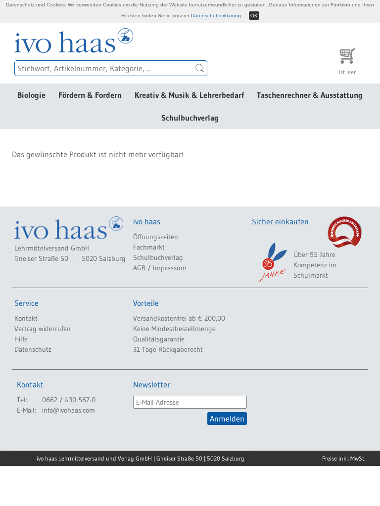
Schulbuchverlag (190, 118)
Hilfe (21, 339)
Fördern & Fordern (90, 95)
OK (254, 15)
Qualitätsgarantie (159, 339)
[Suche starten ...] (200, 68)
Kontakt (26, 318)
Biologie (31, 95)
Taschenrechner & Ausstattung (310, 95)
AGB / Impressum (160, 267)
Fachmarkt (149, 247)
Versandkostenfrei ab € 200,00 (179, 318)
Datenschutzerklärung (216, 15)
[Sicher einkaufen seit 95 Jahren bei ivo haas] (271, 262)
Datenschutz (32, 349)
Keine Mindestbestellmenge (174, 328)
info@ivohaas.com (68, 410)
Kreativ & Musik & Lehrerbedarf (189, 95)
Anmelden (227, 418)
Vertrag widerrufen (42, 328)
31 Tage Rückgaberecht (168, 349)
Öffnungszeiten (155, 236)
